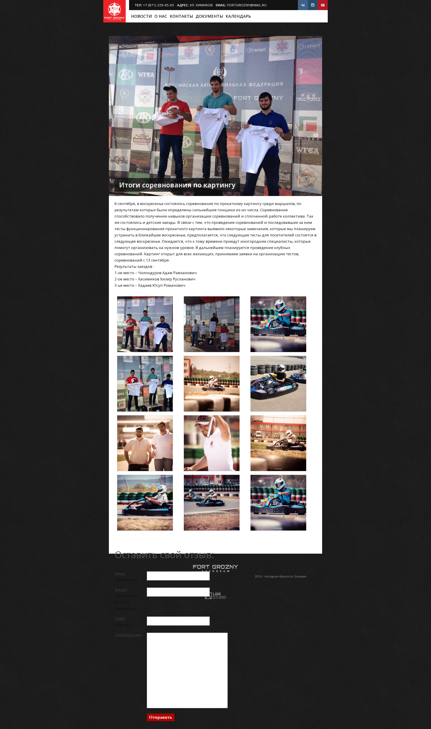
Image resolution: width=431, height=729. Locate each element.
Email (120, 590)
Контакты (181, 16)
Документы (209, 16)
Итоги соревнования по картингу (177, 184)
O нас (160, 16)
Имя (119, 574)
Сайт (120, 619)
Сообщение (127, 635)
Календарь (238, 16)
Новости (141, 16)
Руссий (319, 16)
